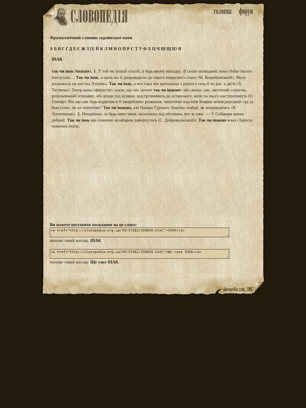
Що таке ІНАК (104, 262)
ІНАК (95, 240)
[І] (92, 48)
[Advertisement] (153, 175)
